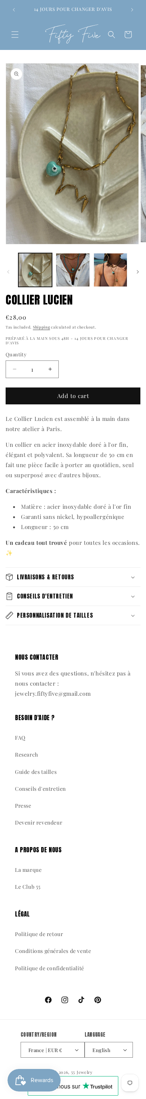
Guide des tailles (36, 771)
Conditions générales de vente (53, 950)
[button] (15, 34)
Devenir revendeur (38, 822)
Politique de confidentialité (49, 968)
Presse (23, 805)
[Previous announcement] (14, 10)
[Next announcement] (132, 10)
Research (26, 754)
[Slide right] (138, 272)
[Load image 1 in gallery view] (35, 270)
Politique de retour (39, 934)
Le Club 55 (28, 886)
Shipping (41, 327)
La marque (28, 869)
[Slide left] (8, 272)
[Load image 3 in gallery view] (110, 270)
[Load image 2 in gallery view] (72, 270)
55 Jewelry (82, 1072)
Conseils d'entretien (40, 788)
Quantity (16, 354)
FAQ (20, 737)
